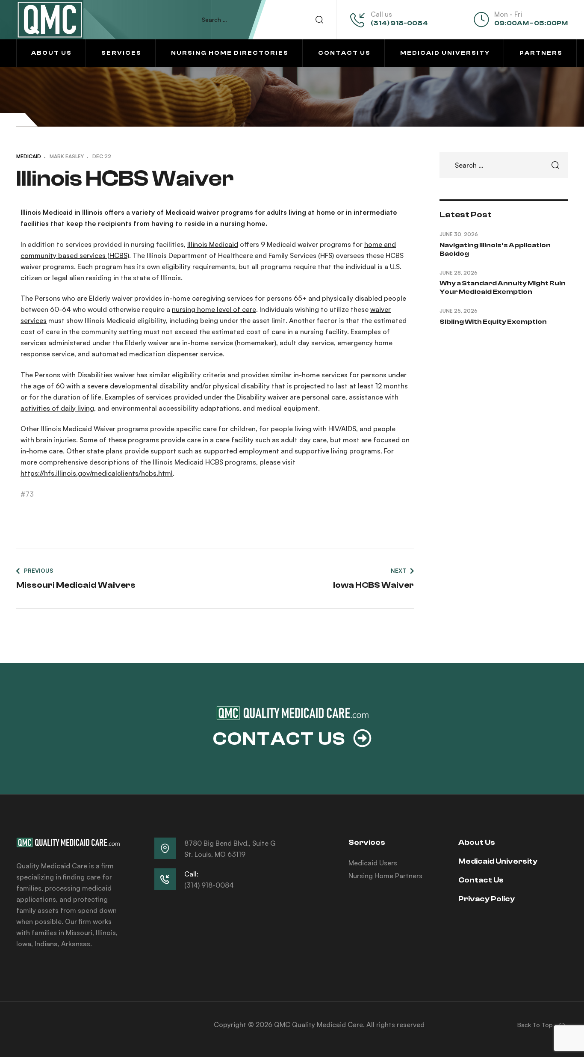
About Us (476, 842)
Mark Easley (67, 156)
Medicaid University (497, 861)
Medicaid (28, 156)
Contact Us (481, 880)
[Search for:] (267, 19)
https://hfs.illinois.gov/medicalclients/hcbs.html (97, 473)
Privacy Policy (486, 898)
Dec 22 (101, 156)
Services (366, 842)
